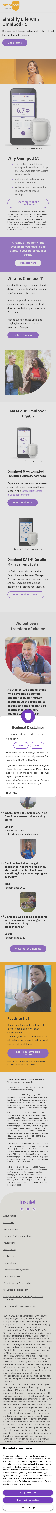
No (37, 745)
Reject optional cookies (28, 1500)
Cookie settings (28, 1507)
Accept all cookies (28, 1492)
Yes (21, 745)
